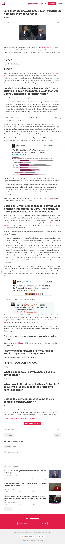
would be (18, 343)
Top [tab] (5, 466)
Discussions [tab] (16, 466)
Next (56, 435)
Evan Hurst (6, 17)
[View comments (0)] (9, 22)
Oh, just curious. (8, 488)
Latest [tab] (9, 466)
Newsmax (31, 419)
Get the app (40, 536)
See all (7, 509)
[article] (32, 475)
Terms (39, 532)
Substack (24, 540)
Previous (9, 435)
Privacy (35, 532)
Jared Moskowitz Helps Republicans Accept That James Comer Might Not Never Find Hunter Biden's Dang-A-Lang (25, 497)
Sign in (60, 3)
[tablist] (10, 446)
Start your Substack (28, 536)
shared (30, 138)
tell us (31, 98)
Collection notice (46, 532)
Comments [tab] (7, 446)
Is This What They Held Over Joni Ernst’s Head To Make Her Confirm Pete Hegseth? (25, 485)
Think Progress (9, 419)
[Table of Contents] (2, 272)
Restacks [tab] (14, 446)
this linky (49, 198)
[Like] (5, 22)
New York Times (21, 419)
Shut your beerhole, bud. (10, 475)
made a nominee (46, 47)
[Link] (1, 60)
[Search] (42, 3)
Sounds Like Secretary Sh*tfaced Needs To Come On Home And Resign (25, 472)
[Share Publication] (45, 3)
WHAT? (6, 500)
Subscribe (52, 3)
